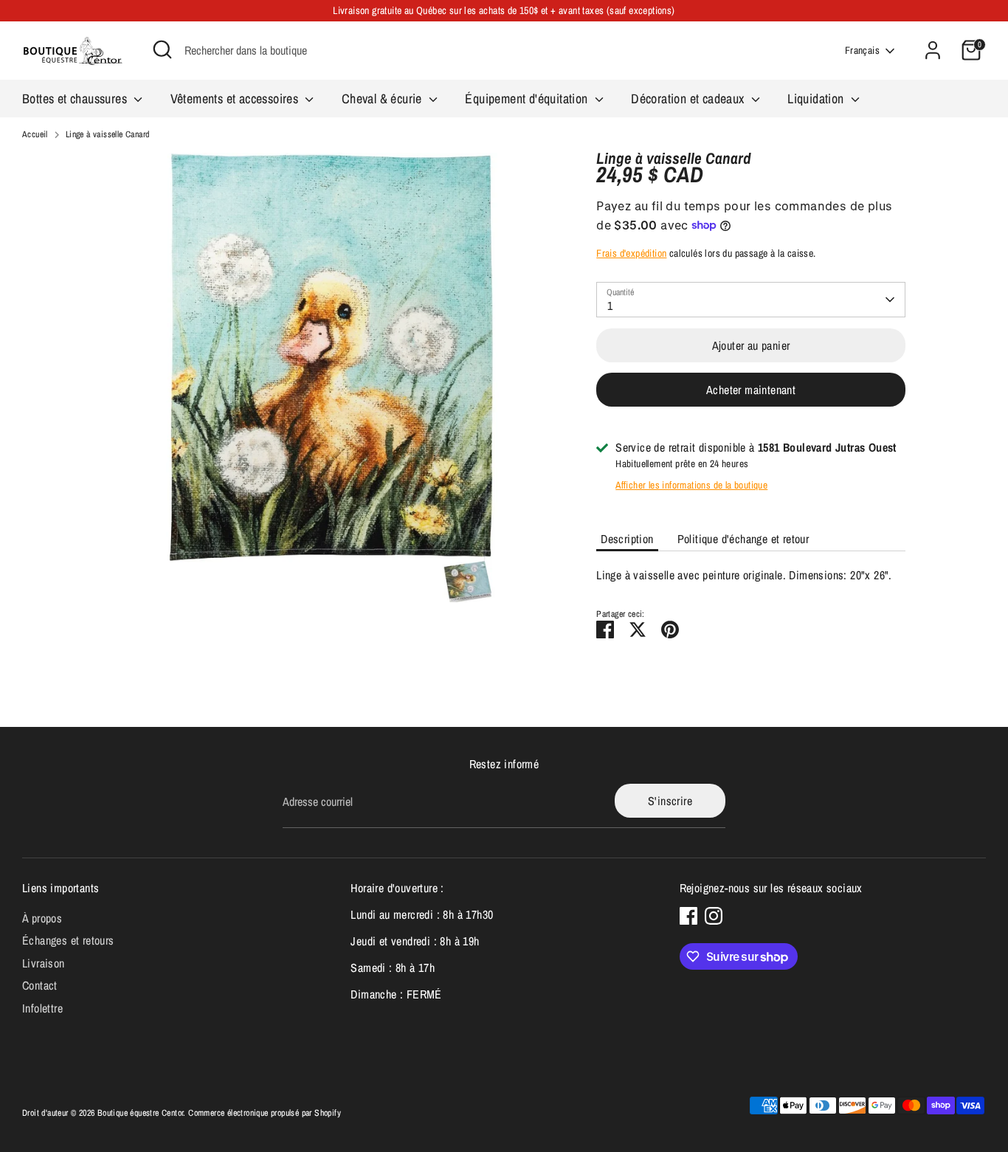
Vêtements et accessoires (236, 98)
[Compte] (932, 50)
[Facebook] (688, 916)
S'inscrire (670, 801)
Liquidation (817, 98)
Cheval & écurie (383, 98)
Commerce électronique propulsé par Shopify (264, 1113)
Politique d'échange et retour (743, 539)
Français (862, 50)
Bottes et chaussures (76, 98)
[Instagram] (713, 916)
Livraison (43, 963)
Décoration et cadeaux (689, 98)
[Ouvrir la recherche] (162, 49)
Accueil (35, 134)
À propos (42, 918)
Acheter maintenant (750, 390)
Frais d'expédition (631, 253)
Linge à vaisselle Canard (108, 134)
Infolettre (42, 1008)
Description (627, 539)
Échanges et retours (68, 940)
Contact (40, 985)
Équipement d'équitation (528, 98)
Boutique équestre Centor (140, 1113)
